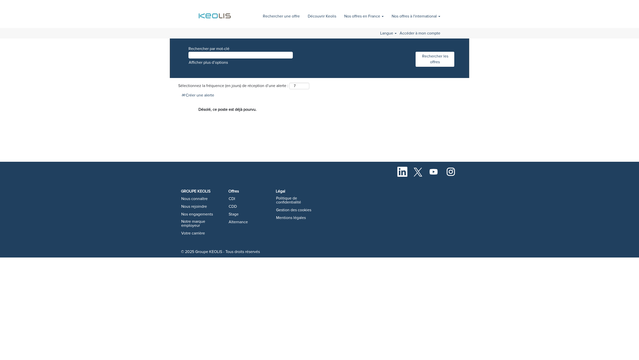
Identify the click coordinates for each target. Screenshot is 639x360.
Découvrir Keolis (322, 16)
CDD (233, 206)
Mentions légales (291, 218)
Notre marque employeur (193, 223)
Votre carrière (193, 233)
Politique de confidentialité (288, 200)
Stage (234, 214)
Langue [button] (387, 33)
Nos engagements (197, 214)
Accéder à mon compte (420, 33)
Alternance (238, 222)
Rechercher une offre (281, 16)
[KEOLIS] (215, 13)
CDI (232, 198)
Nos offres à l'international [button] (415, 16)
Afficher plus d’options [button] (208, 62)
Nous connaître (194, 198)
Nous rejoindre (194, 206)
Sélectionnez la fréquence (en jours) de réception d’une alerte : (233, 85)
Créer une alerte (199, 95)
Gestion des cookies (293, 210)
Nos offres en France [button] (362, 16)
